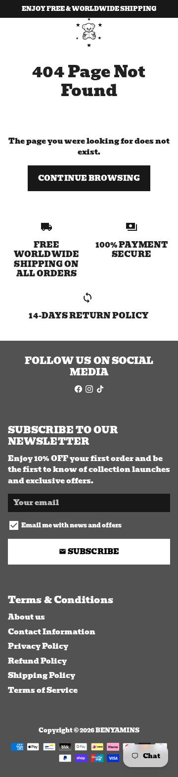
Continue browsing (89, 178)
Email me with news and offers (71, 525)
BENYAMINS (117, 730)
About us (26, 617)
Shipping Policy (41, 675)
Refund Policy (37, 661)
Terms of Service (43, 690)
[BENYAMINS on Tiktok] (100, 389)
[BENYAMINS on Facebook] (78, 389)
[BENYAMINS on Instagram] (89, 389)
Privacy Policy (38, 646)
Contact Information (51, 632)
